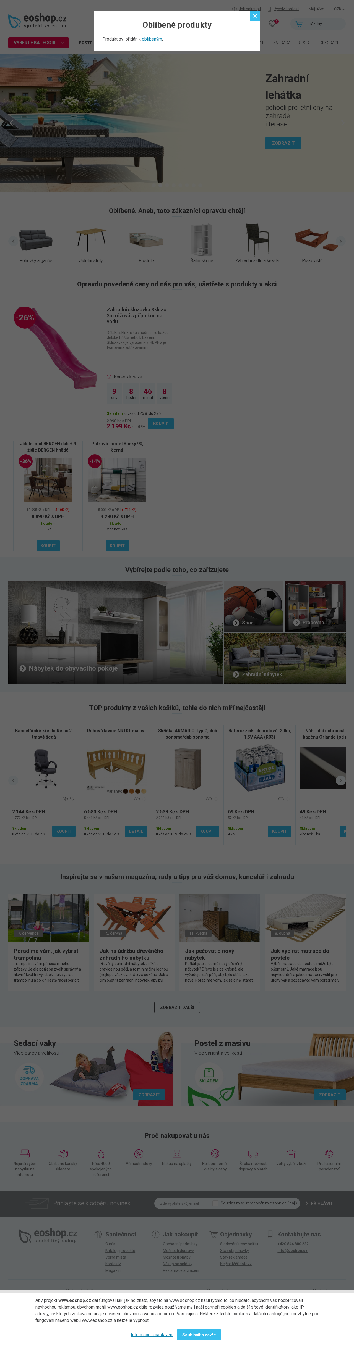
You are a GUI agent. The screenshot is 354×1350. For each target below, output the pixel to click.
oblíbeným (152, 39)
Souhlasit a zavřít (199, 1334)
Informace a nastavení (152, 1334)
